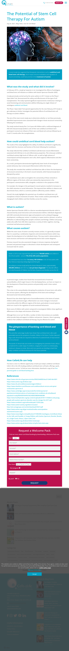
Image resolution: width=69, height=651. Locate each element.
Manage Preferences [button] (34, 570)
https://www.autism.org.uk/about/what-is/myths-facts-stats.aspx (27, 423)
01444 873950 (49, 3)
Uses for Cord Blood (29, 23)
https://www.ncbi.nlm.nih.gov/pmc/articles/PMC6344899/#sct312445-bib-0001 (32, 379)
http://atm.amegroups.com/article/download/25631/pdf (25, 407)
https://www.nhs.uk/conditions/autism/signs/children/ (24, 384)
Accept (35, 574)
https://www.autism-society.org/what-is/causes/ (22, 405)
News (21, 23)
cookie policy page (45, 568)
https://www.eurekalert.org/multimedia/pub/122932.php (25, 402)
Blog (17, 23)
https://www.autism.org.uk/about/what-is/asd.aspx (23, 421)
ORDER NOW (59, 3)
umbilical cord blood (20, 105)
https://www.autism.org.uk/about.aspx (19, 382)
